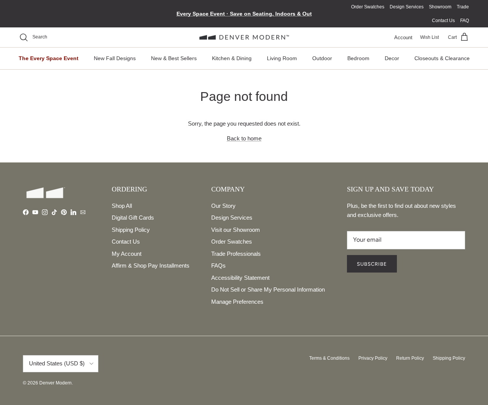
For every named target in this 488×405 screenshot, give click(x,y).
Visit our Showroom (235, 229)
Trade (463, 7)
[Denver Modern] (244, 37)
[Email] (83, 212)
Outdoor (322, 58)
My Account (126, 253)
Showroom (440, 7)
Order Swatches (367, 7)
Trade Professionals (236, 253)
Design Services (407, 7)
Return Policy (410, 358)
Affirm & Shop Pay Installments (150, 265)
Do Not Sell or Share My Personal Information (268, 289)
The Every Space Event (49, 58)
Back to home (244, 138)
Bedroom (358, 58)
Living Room (282, 58)
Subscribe (372, 264)
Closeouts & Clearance (442, 58)
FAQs (218, 265)
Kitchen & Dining (232, 58)
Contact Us (443, 20)
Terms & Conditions (329, 358)
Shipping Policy (131, 229)
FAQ (464, 20)
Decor (392, 58)
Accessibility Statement (240, 277)
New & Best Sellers (174, 58)
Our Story (223, 205)
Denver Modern (55, 383)
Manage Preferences (237, 301)
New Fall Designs (115, 58)
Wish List (429, 37)
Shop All (122, 205)
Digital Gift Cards (133, 217)
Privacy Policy (372, 358)
